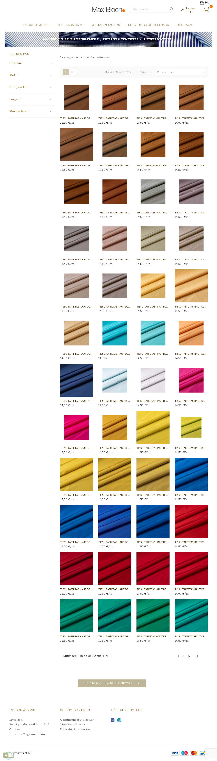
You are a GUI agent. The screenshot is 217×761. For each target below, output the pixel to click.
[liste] (73, 72)
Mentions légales (72, 724)
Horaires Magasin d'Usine (28, 734)
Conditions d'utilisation (77, 719)
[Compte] (183, 10)
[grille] (66, 72)
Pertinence (181, 72)
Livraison (16, 719)
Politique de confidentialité (29, 724)
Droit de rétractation (75, 729)
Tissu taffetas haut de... (76, 118)
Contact (15, 729)
